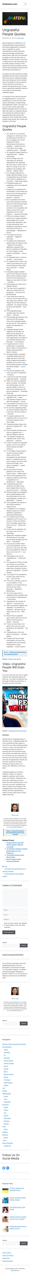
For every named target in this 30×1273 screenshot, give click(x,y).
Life (6, 866)
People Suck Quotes (14, 659)
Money (6, 1137)
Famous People (9, 1063)
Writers (6, 1085)
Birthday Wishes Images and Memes (14, 1044)
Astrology (7, 1058)
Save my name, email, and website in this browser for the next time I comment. (15, 925)
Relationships (6, 1093)
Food (4, 1126)
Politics (4, 1091)
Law (5, 1113)
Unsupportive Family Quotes (17, 731)
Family (6, 1096)
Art (5, 1055)
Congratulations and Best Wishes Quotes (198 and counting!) (15, 845)
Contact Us (7, 1146)
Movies (6, 1069)
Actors (6, 1049)
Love (5, 1099)
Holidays (5, 1132)
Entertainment (7, 1047)
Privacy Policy (6, 1253)
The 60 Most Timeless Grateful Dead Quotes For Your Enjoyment (16, 851)
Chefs (6, 1129)
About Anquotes (7, 1143)
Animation (7, 1052)
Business (5, 1135)
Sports (6, 1077)
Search (4, 942)
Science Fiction (8, 1074)
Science (6, 1124)
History (6, 1110)
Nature (6, 1115)
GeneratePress (15, 1270)
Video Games (8, 1082)
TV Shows (7, 1080)
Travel (4, 1140)
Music (6, 1071)
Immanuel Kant (19, 603)
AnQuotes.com (9, 4)
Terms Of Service (7, 1255)
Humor (6, 1066)
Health (6, 1107)
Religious (7, 1121)
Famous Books (8, 1060)
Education (5, 1104)
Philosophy (7, 1118)
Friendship (7, 1102)
